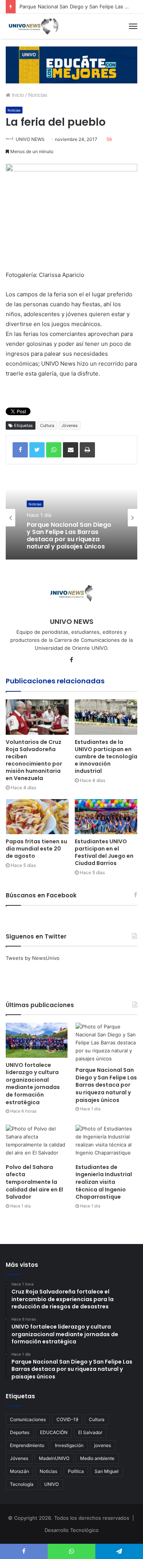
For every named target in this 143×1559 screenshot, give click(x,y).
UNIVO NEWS (30, 139)
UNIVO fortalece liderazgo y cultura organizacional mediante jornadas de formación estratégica (33, 1083)
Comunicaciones (28, 1419)
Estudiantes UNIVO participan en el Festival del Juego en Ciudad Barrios (104, 852)
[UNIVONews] (32, 26)
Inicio (17, 95)
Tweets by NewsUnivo (32, 958)
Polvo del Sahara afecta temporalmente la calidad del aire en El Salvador (34, 1182)
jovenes (102, 1445)
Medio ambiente (97, 1458)
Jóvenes (69, 425)
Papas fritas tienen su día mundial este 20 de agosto (36, 849)
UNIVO (51, 1484)
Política (76, 1471)
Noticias (37, 95)
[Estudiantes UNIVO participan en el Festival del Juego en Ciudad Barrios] (106, 817)
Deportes (19, 1432)
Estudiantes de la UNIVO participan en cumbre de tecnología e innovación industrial (106, 756)
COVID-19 (67, 1419)
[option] (71, 518)
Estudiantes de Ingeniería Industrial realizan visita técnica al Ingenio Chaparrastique (104, 1182)
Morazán (19, 1471)
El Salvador (90, 1432)
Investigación (69, 1445)
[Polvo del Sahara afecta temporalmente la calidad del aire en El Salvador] (36, 1142)
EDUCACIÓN (53, 1432)
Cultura (47, 425)
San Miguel (107, 1471)
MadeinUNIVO (54, 1458)
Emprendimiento (27, 1445)
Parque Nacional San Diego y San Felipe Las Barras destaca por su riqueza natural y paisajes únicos (106, 1084)
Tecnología (22, 1484)
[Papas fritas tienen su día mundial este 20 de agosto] (37, 817)
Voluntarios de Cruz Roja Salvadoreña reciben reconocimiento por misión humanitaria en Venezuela (34, 760)
